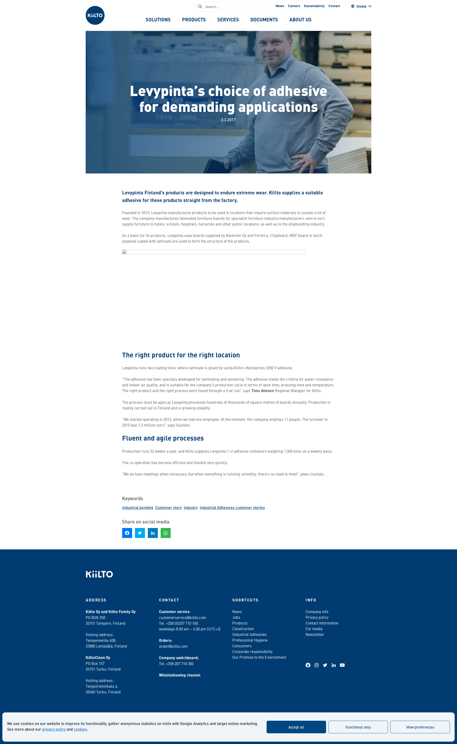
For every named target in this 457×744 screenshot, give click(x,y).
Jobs (236, 617)
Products (240, 622)
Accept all (296, 727)
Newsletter (315, 634)
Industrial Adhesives (249, 634)
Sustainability (314, 5)
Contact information (322, 622)
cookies (80, 729)
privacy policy (54, 729)
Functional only (358, 727)
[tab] (158, 19)
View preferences (420, 727)
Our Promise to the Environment (259, 657)
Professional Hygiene (250, 640)
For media (314, 628)
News (280, 5)
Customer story (168, 507)
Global (362, 6)
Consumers (242, 645)
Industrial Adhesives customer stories (232, 507)
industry (191, 507)
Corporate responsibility (252, 651)
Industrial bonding (137, 507)
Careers (294, 5)
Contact (334, 5)
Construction (243, 628)
